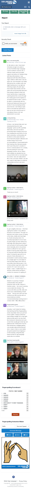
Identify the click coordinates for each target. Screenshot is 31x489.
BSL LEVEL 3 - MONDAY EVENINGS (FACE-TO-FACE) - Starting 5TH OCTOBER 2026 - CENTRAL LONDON (17, 276)
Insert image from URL (20, 33)
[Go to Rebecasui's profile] (4, 305)
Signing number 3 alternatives (15, 187)
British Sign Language (10, 481)
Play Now (15, 414)
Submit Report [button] (7, 50)
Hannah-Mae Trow (14, 119)
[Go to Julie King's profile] (4, 61)
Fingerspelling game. (12, 304)
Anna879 (11, 342)
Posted (20, 62)
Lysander (11, 189)
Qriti (10, 197)
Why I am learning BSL (13, 60)
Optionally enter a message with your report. (14, 28)
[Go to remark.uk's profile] (4, 277)
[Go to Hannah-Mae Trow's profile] (4, 118)
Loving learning (11, 118)
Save (18, 435)
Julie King (11, 62)
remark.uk (11, 278)
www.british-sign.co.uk (15, 485)
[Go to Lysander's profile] (4, 188)
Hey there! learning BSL (13, 340)
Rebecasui (11, 306)
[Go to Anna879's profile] (4, 341)
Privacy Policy (23, 481)
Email (26, 435)
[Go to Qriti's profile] (4, 196)
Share (9, 435)
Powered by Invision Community (15, 486)
